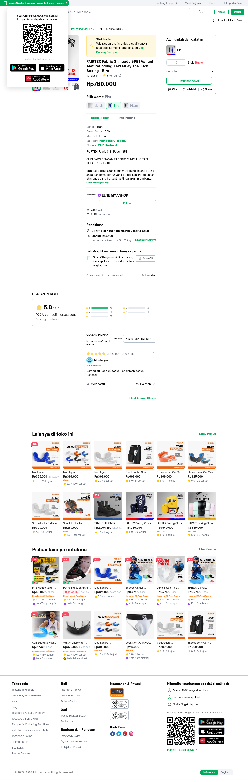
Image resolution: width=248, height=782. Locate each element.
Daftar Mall (68, 721)
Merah (98, 105)
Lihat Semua (207, 433)
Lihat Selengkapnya (97, 182)
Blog (14, 707)
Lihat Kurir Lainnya (145, 240)
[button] (229, 20)
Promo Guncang (21, 753)
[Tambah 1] (183, 62)
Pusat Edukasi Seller (73, 715)
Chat (175, 89)
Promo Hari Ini (20, 741)
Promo (213, 3)
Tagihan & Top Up (71, 689)
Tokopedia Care (233, 3)
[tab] (100, 118)
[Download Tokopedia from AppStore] (211, 731)
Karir (14, 701)
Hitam (134, 105)
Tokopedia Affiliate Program (28, 712)
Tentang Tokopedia (167, 3)
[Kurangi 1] (169, 62)
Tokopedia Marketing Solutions (30, 724)
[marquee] (121, 46)
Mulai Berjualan (193, 3)
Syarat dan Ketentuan (74, 741)
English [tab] (225, 772)
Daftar (237, 11)
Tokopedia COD (70, 695)
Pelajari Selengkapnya (180, 749)
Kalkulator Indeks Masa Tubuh (30, 730)
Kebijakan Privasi (71, 747)
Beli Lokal (18, 747)
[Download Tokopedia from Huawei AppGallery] (211, 740)
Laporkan (150, 275)
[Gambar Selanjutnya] (76, 87)
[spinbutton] (176, 62)
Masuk (221, 11)
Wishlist (191, 89)
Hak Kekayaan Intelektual (27, 695)
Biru (116, 105)
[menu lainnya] (154, 353)
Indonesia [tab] (209, 772)
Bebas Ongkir (69, 701)
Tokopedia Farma (22, 736)
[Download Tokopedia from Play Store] (211, 722)
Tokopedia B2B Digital (25, 718)
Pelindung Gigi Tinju (82, 28)
